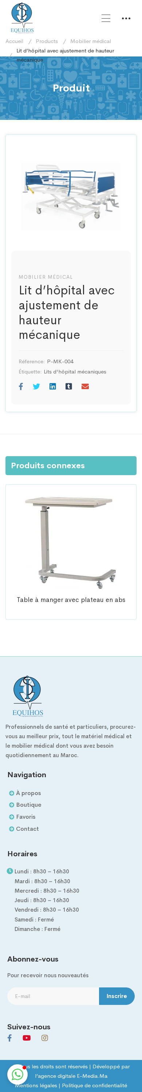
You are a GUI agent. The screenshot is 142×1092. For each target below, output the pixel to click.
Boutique (29, 805)
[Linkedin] (53, 387)
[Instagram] (44, 1038)
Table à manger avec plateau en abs (71, 600)
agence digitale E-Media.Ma (72, 1075)
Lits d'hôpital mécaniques (75, 371)
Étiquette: (30, 371)
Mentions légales (36, 1085)
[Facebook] (21, 387)
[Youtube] (26, 1038)
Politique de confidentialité (94, 1085)
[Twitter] (36, 387)
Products (47, 41)
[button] (17, 1074)
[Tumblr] (69, 387)
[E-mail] (85, 387)
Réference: (32, 361)
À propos (28, 793)
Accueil (14, 41)
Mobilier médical (90, 41)
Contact (27, 829)
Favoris (25, 817)
